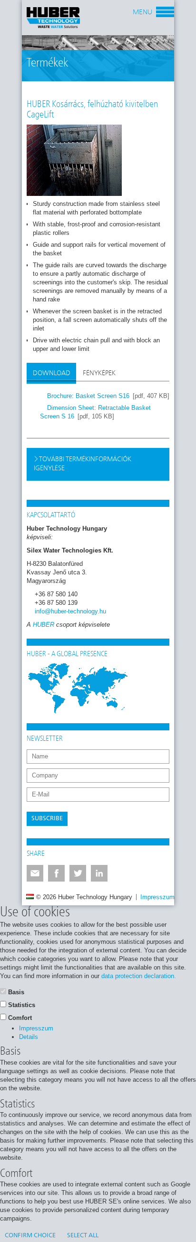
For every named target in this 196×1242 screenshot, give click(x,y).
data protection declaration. (138, 976)
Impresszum (157, 897)
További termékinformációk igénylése (82, 464)
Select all (82, 1235)
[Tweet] (77, 873)
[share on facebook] (56, 873)
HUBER (43, 624)
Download (51, 373)
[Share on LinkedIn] (99, 873)
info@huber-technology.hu (70, 611)
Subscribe (47, 818)
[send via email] (35, 873)
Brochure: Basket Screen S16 (88, 395)
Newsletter (45, 739)
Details (28, 1036)
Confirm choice (30, 1235)
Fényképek (99, 373)
